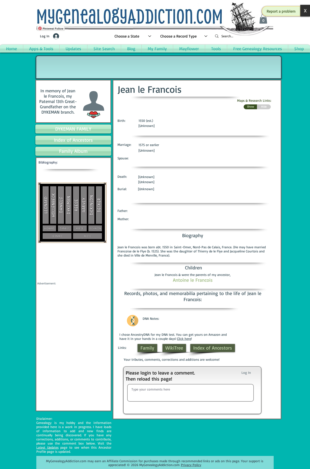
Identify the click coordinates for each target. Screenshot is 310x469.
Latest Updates (47, 447)
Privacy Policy (191, 465)
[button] (281, 11)
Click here (184, 338)
